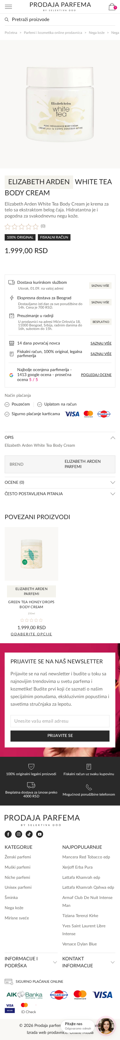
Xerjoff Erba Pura (77, 867)
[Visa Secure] (10, 1008)
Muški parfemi (17, 867)
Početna (11, 32)
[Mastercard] (80, 994)
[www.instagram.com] (18, 834)
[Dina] (59, 995)
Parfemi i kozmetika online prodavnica (53, 32)
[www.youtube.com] (39, 834)
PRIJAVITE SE (60, 736)
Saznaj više (100, 285)
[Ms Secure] (28, 1008)
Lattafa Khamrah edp (81, 878)
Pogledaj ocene (96, 375)
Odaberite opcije (31, 634)
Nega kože (97, 32)
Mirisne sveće (17, 918)
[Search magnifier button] (7, 20)
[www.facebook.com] (8, 834)
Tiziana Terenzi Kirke (80, 916)
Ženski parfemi (18, 857)
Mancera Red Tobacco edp (86, 857)
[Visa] (102, 995)
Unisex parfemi (18, 888)
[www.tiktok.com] (29, 834)
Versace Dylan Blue (79, 944)
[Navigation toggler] (8, 7)
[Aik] (24, 995)
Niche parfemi (17, 878)
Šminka (11, 898)
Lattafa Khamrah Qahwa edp (88, 888)
